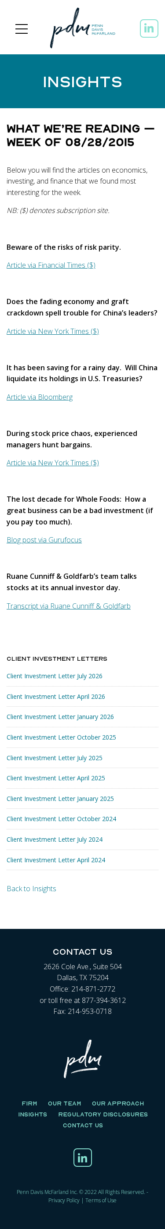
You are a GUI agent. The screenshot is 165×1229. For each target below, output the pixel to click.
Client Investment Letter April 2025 (56, 778)
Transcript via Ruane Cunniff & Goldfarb (69, 606)
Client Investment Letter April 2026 (56, 696)
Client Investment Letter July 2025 (55, 758)
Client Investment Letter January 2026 (60, 716)
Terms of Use (101, 1200)
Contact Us (83, 1125)
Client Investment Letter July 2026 (55, 676)
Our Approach (118, 1103)
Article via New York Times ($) (53, 331)
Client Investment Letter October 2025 (61, 737)
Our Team (64, 1103)
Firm (29, 1103)
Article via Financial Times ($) (51, 265)
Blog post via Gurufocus (44, 540)
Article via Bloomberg (40, 397)
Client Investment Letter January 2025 (60, 798)
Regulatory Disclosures (103, 1114)
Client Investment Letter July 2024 (55, 839)
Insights (32, 1114)
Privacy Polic (62, 1200)
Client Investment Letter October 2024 (61, 819)
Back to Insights (31, 888)
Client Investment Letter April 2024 (56, 860)
